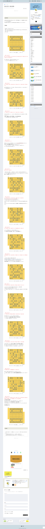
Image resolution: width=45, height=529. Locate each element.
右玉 (32, 47)
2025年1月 (32, 86)
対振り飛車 (32, 50)
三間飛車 (32, 52)
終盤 (32, 61)
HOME (23, 526)
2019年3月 (32, 95)
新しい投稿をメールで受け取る (9, 513)
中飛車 (32, 55)
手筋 (32, 59)
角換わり (32, 43)
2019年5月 (32, 92)
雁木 (32, 49)
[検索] (41, 34)
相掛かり (32, 46)
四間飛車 (32, 53)
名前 (5, 502)
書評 (32, 58)
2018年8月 (32, 98)
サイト (5, 508)
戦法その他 (32, 56)
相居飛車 (32, 40)
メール (5, 505)
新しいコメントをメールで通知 (9, 511)
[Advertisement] (16, 13)
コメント (5, 493)
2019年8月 (32, 89)
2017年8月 (32, 101)
